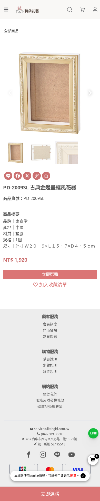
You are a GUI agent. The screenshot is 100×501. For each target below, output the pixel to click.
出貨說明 (50, 365)
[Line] (8, 176)
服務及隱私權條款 (50, 400)
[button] (89, 93)
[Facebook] (18, 176)
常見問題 (50, 336)
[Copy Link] (37, 176)
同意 (73, 475)
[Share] (46, 176)
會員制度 (50, 324)
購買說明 (50, 359)
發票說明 (50, 371)
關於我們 (50, 394)
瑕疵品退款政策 (50, 406)
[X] (27, 176)
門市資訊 (50, 330)
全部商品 (11, 30)
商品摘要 (11, 214)
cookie (34, 475)
